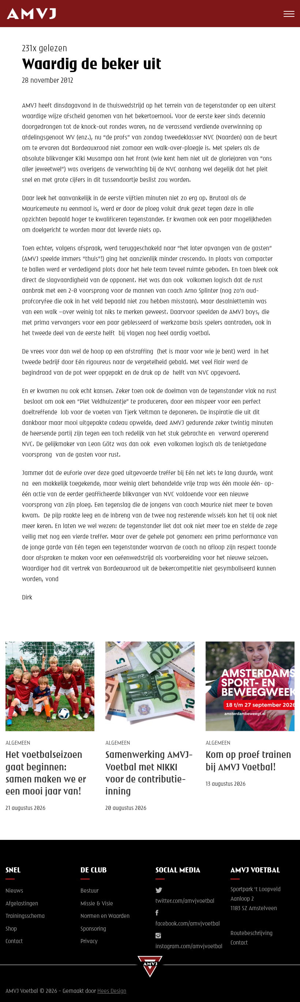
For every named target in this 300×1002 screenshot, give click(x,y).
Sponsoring (93, 929)
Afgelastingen (21, 904)
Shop (11, 929)
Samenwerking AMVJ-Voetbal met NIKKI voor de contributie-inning (149, 774)
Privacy (89, 942)
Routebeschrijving (251, 933)
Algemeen (17, 743)
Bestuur (89, 891)
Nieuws (14, 891)
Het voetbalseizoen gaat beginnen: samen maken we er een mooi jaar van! (45, 774)
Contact (14, 942)
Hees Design (111, 991)
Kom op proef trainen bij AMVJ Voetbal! (248, 761)
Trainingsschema (25, 916)
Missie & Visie (96, 904)
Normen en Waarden (105, 916)
